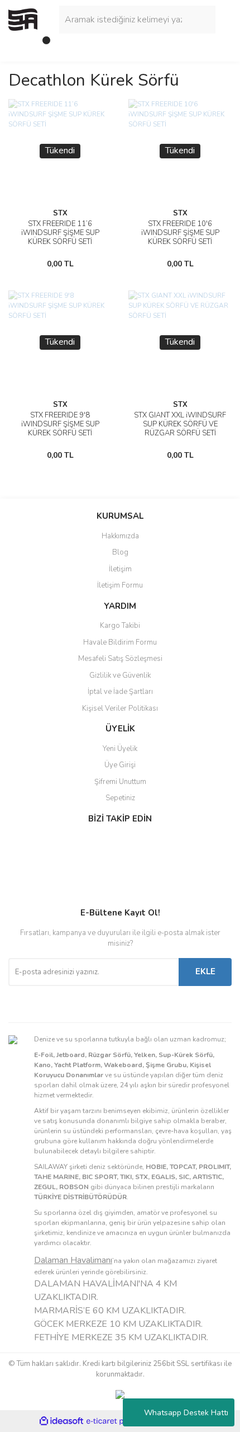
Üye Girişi (120, 765)
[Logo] (22, 19)
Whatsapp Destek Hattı (186, 1412)
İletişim (120, 569)
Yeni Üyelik (120, 749)
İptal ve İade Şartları (120, 692)
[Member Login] (19, 44)
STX (60, 213)
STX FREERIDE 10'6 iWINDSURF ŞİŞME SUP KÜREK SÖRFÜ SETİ (180, 233)
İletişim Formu (120, 585)
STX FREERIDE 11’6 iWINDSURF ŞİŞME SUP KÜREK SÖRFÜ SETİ (60, 233)
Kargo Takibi (120, 626)
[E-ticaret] (118, 1421)
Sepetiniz (120, 798)
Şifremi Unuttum (120, 782)
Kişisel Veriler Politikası (120, 708)
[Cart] (42, 45)
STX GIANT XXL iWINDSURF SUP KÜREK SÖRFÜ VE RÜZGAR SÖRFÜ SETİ (180, 424)
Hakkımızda (120, 536)
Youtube (45, 889)
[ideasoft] (61, 1421)
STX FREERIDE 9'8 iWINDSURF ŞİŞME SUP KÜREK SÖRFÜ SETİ (60, 424)
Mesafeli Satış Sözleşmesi (120, 659)
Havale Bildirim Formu (120, 642)
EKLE (205, 971)
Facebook (45, 842)
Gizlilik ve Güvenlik (120, 675)
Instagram (45, 866)
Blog (120, 552)
